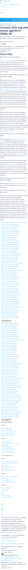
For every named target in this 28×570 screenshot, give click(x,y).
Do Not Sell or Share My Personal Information (13, 544)
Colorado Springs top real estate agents (12, 263)
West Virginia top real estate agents (11, 413)
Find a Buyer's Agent (6, 428)
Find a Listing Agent (6, 441)
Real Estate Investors (7, 497)
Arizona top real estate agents (9, 329)
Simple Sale (4, 445)
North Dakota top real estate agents (11, 387)
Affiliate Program (6, 495)
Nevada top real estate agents (9, 376)
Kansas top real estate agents (9, 354)
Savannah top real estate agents (10, 316)
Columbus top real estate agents (10, 257)
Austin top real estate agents (9, 239)
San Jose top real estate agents (9, 296)
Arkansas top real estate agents (10, 330)
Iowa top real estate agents (8, 352)
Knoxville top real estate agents (9, 312)
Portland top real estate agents (9, 259)
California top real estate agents (10, 332)
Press (13, 4)
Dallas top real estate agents (9, 237)
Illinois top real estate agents (9, 349)
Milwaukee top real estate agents (10, 290)
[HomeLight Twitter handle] (2, 504)
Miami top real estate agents (9, 268)
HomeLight (3, 23)
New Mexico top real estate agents (10, 382)
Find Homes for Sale (6, 430)
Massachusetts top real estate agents (11, 363)
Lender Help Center (6, 480)
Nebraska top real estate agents (10, 374)
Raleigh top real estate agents (9, 274)
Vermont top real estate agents (9, 407)
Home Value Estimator (7, 447)
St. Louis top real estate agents (9, 297)
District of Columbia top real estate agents (12, 340)
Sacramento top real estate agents (10, 283)
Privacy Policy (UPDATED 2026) (9, 541)
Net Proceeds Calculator (8, 449)
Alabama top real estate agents (9, 325)
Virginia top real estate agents (9, 409)
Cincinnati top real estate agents (10, 301)
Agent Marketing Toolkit (7, 470)
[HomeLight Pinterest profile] (2, 513)
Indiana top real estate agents (9, 351)
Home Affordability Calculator (9, 432)
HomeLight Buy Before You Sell (9, 443)
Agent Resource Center (7, 467)
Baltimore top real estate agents (10, 288)
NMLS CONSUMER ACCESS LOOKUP (10, 557)
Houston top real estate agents (9, 230)
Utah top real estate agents (8, 405)
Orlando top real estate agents (9, 275)
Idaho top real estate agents (9, 347)
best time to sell (19, 154)
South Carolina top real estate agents (11, 398)
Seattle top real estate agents (9, 261)
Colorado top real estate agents (10, 334)
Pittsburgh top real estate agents (10, 310)
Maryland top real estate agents (10, 362)
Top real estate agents (6, 60)
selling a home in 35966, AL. (7, 130)
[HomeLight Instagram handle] (2, 508)
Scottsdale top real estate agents (10, 266)
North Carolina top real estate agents (11, 385)
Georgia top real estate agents (9, 343)
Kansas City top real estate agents (10, 285)
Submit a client (5, 465)
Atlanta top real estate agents (9, 252)
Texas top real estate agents (9, 404)
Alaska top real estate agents (9, 327)
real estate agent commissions (17, 183)
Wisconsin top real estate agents (10, 415)
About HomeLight (6, 488)
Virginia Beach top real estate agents (11, 294)
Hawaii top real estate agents (9, 345)
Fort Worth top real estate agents (10, 264)
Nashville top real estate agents (9, 244)
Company (2, 4)
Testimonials (8, 4)
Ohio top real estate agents (8, 389)
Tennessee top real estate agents (10, 402)
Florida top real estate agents (9, 341)
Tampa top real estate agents (9, 272)
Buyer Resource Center (7, 435)
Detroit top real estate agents (9, 308)
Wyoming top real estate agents (10, 416)
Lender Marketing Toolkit (8, 482)
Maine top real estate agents (9, 360)
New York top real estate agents (10, 224)
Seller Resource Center (7, 450)
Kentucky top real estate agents (10, 356)
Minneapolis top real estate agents (10, 307)
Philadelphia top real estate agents (10, 246)
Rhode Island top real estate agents (11, 396)
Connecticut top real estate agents (10, 336)
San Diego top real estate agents (10, 233)
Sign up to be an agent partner (9, 461)
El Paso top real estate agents (9, 279)
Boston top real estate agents (9, 286)
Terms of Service (5, 539)
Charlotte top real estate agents (10, 241)
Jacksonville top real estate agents (10, 248)
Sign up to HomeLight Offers (9, 463)
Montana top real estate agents (9, 373)
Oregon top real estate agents (9, 393)
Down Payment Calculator (8, 433)
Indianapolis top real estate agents (10, 255)
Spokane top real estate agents (9, 305)
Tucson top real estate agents (9, 281)
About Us (2, 3)
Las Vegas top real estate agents (10, 242)
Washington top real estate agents (10, 277)
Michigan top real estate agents (9, 365)
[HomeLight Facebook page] (2, 506)
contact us (14, 532)
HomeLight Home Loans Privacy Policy (11, 558)
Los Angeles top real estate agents (10, 226)
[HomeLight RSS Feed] (2, 514)
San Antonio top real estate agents (10, 231)
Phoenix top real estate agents (9, 235)
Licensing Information (7, 560)
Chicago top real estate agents (9, 228)
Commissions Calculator (8, 452)
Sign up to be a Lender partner (9, 476)
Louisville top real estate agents (10, 292)
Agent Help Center (6, 468)
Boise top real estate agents (9, 314)
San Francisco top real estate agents (11, 253)
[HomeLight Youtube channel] (2, 510)
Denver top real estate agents (9, 250)
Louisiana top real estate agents (10, 358)
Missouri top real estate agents (9, 371)
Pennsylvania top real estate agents (11, 395)
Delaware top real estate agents (10, 338)
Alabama (9, 23)
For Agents (3, 6)
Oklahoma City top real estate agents (11, 270)
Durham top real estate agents (9, 318)
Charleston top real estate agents (10, 303)
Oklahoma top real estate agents (10, 391)
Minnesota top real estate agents (10, 367)
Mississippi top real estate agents (10, 369)
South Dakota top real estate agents (11, 400)
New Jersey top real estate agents (10, 380)
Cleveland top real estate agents (10, 299)
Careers (17, 4)
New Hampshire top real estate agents (11, 378)
